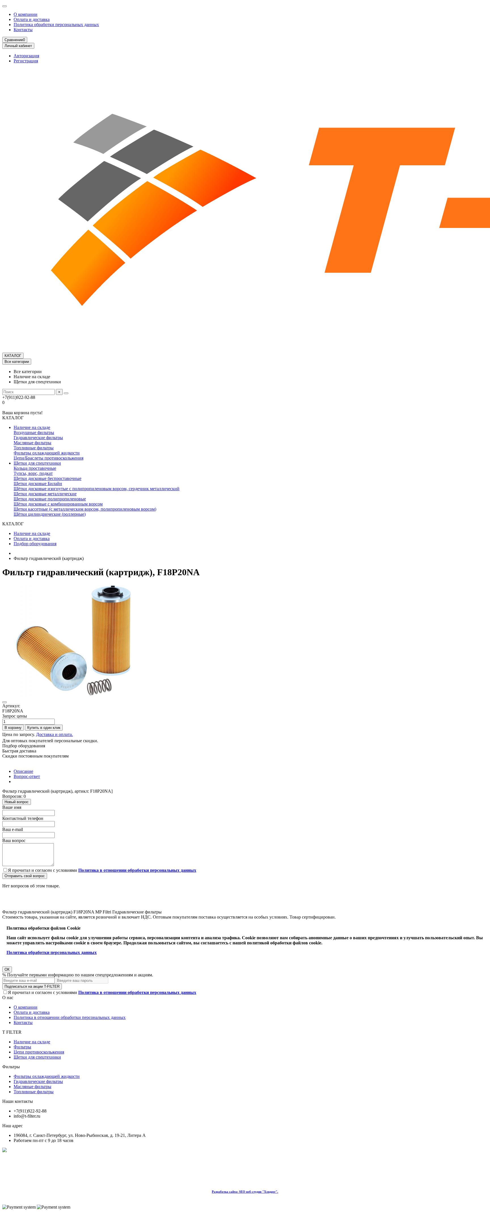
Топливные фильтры (34, 447)
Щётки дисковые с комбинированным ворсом (58, 504)
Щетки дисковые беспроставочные (47, 478)
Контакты (23, 29)
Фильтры (22, 1046)
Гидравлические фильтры (38, 437)
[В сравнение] (4, 702)
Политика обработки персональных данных (56, 24)
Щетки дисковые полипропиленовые (50, 498)
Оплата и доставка (32, 19)
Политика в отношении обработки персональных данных (70, 1017)
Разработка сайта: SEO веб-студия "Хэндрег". (245, 1191)
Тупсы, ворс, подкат (33, 473)
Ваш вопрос (14, 840)
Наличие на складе (32, 427)
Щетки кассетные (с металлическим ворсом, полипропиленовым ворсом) (85, 509)
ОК (7, 969)
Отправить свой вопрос (25, 876)
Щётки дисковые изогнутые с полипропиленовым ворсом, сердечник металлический (96, 488)
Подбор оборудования (35, 543)
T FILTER (12, 1032)
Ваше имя (11, 807)
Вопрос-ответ (27, 776)
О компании (25, 14)
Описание (23, 771)
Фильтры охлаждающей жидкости (47, 452)
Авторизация (26, 55)
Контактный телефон (22, 818)
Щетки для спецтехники (37, 463)
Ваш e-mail (12, 829)
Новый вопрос (17, 802)
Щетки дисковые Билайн (38, 483)
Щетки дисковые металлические (45, 493)
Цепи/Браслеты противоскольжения (48, 458)
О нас (7, 997)
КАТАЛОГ (13, 356)
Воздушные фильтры (34, 432)
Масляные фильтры (32, 442)
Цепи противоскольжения (39, 1052)
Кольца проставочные (35, 468)
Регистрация (26, 60)
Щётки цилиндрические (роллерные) (50, 514)
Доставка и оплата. (54, 734)
